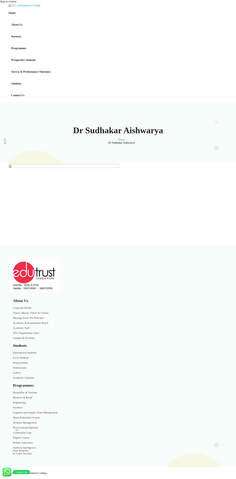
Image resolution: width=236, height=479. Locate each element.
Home (12, 12)
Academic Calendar (23, 377)
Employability (20, 362)
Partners (16, 36)
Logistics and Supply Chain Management (35, 412)
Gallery (17, 372)
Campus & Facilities (24, 338)
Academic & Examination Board (30, 323)
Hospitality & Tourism (25, 392)
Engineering (19, 402)
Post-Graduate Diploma (25, 427)
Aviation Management (25, 422)
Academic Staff (21, 328)
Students (16, 83)
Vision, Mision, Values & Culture (31, 312)
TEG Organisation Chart (26, 333)
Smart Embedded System (26, 417)
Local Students (21, 357)
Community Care (22, 432)
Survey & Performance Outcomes (31, 71)
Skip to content (8, 1)
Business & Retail (22, 397)
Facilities (17, 407)
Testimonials (19, 367)
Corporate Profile (22, 307)
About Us (16, 24)
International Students (24, 352)
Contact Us (17, 95)
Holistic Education (23, 442)
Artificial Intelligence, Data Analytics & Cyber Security (24, 450)
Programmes (18, 48)
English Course (21, 437)
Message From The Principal (28, 318)
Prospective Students (23, 59)
